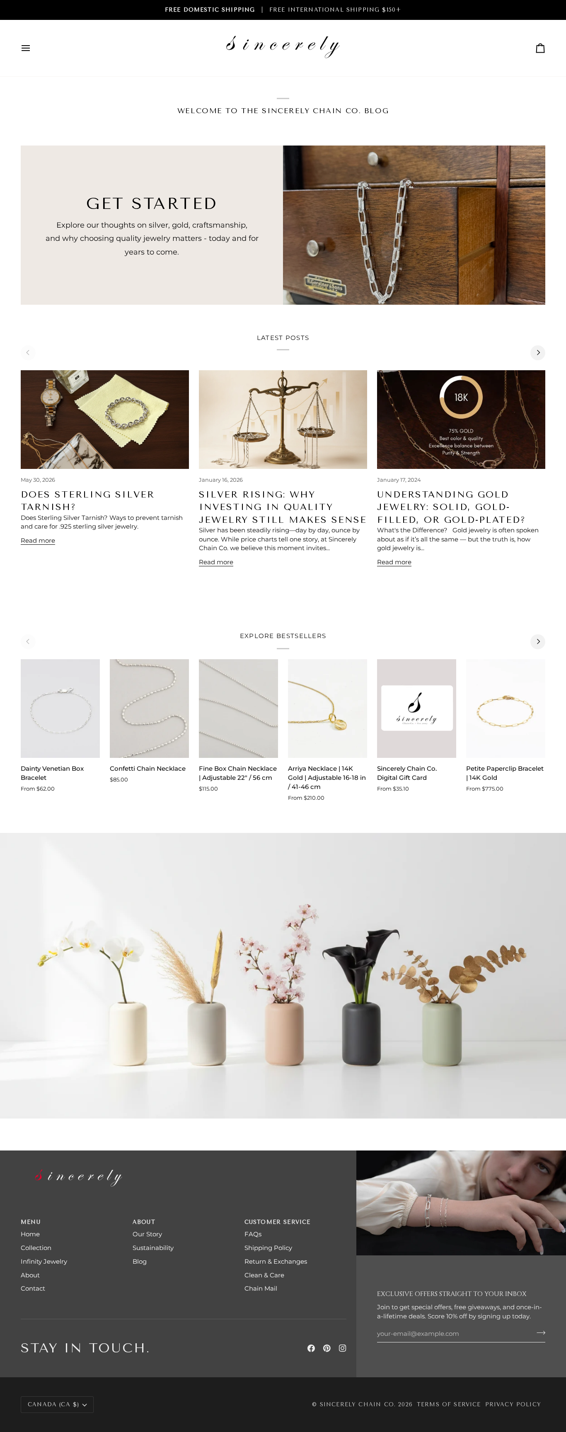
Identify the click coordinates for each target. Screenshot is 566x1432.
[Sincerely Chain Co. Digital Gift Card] (416, 708)
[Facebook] (311, 1348)
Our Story (147, 1234)
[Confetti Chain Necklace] (149, 708)
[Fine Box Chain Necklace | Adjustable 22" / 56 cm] (238, 708)
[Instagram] (342, 1348)
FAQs (252, 1234)
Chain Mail (260, 1288)
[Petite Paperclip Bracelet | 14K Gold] (505, 708)
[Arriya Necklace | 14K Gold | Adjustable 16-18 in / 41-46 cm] (327, 708)
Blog (140, 1261)
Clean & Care (264, 1275)
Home (30, 1234)
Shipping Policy (268, 1248)
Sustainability (153, 1248)
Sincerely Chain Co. (358, 1404)
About (30, 1275)
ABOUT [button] (144, 1222)
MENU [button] (31, 1222)
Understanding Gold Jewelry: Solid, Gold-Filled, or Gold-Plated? (451, 507)
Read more (38, 540)
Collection (36, 1248)
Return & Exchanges (275, 1261)
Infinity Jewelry (44, 1261)
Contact (33, 1288)
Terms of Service (449, 1404)
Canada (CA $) (53, 1404)
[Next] (537, 352)
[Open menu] (33, 48)
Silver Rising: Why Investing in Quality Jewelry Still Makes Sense (283, 507)
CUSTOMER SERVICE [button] (277, 1222)
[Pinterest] (327, 1348)
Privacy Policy (513, 1404)
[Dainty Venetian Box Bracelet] (60, 708)
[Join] (538, 1332)
